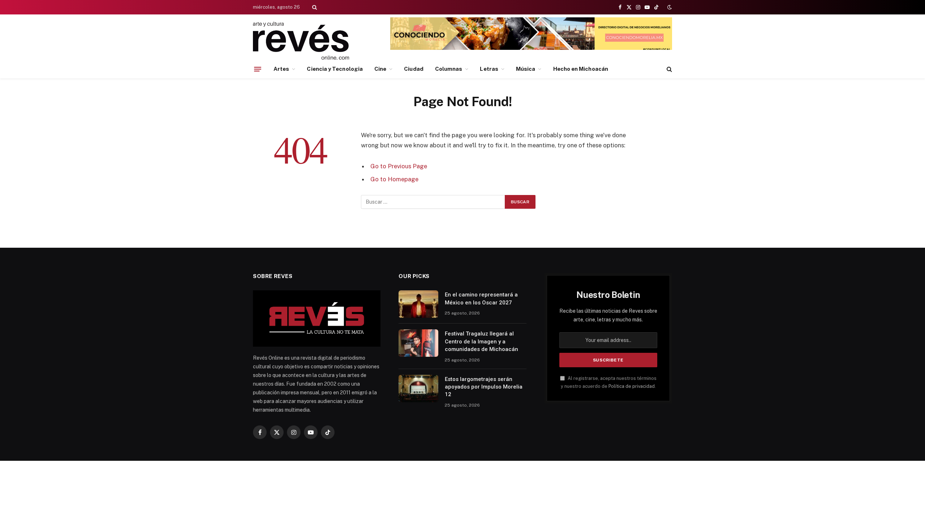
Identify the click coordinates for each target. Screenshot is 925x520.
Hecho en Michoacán (580, 69)
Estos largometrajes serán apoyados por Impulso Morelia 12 (483, 387)
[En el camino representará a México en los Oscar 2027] (418, 304)
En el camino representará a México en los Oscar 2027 (481, 298)
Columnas (448, 69)
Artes (281, 69)
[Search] (314, 7)
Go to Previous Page (398, 166)
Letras (489, 69)
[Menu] (257, 69)
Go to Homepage (394, 179)
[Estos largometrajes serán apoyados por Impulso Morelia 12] (418, 388)
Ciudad (413, 69)
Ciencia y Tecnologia (335, 69)
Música (525, 69)
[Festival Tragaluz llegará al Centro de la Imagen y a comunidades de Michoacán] (418, 343)
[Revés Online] (301, 40)
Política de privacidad (631, 386)
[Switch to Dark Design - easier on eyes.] (669, 7)
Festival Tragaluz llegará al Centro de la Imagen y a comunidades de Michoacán (481, 341)
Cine (380, 69)
